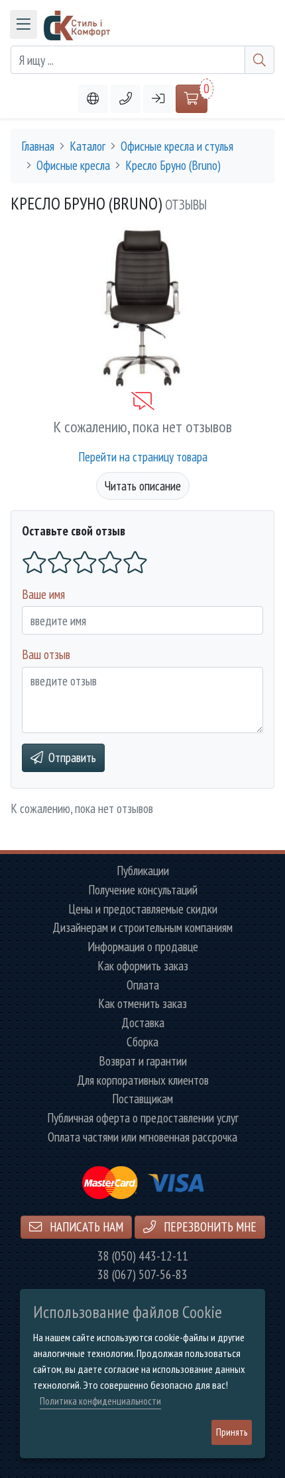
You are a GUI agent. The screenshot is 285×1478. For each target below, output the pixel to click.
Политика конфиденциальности (100, 1401)
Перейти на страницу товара (142, 456)
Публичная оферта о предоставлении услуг (143, 1118)
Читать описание (143, 485)
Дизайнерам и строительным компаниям (142, 928)
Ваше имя (43, 594)
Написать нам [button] (85, 1226)
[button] (126, 99)
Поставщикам (142, 1099)
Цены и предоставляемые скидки (142, 909)
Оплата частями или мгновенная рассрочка (142, 1137)
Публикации (143, 871)
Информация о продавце (142, 947)
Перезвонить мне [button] (208, 1226)
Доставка (142, 1023)
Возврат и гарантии (143, 1061)
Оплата (143, 985)
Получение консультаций (143, 890)
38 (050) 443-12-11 (142, 1256)
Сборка (142, 1042)
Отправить (72, 757)
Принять (231, 1432)
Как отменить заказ (142, 1004)
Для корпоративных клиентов (143, 1080)
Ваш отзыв (46, 654)
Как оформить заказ (142, 966)
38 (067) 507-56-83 (142, 1275)
